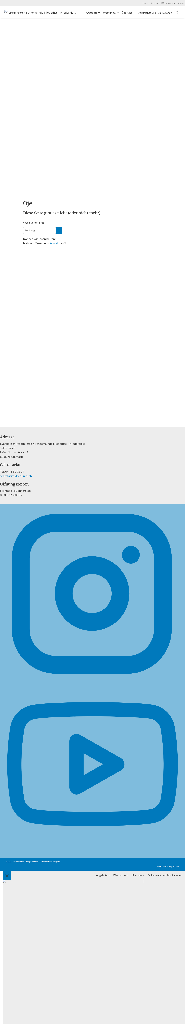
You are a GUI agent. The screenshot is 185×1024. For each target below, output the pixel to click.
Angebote (91, 12)
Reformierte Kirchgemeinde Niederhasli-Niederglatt (36, 861)
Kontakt (55, 243)
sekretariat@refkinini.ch (16, 476)
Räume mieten (168, 3)
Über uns (127, 12)
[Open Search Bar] (177, 13)
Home (145, 3)
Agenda (154, 3)
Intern (181, 3)
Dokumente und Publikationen (155, 12)
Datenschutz (162, 866)
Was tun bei (109, 12)
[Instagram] (92, 678)
